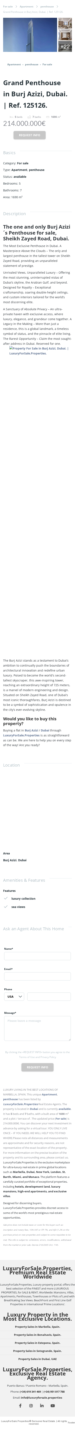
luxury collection (23, 899)
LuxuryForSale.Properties (21, 735)
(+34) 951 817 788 (54, 1391)
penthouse (47, 6)
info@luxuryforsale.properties (41, 1397)
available (20, 177)
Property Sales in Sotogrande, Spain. (37, 1351)
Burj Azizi (31, 730)
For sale (8, 6)
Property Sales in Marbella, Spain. (37, 1327)
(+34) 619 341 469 (30, 1391)
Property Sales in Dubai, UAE (37, 1359)
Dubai (45, 730)
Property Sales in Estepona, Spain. (37, 1343)
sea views (18, 907)
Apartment (26, 6)
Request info (29, 135)
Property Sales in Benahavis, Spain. (37, 1335)
